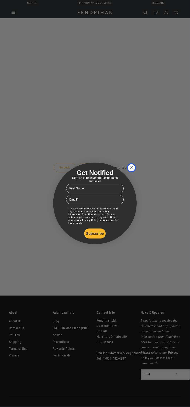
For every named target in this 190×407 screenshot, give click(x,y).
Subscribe (95, 233)
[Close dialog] (131, 167)
